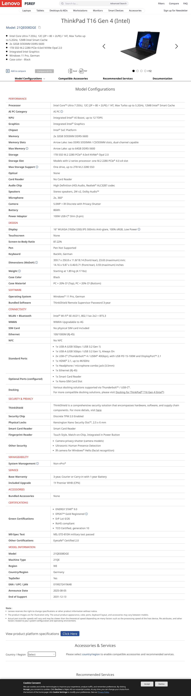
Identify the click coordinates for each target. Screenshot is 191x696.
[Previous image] (104, 46)
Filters (161, 3)
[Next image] (176, 46)
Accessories (135, 10)
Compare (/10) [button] (44, 71)
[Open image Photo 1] (140, 46)
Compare (174, 3)
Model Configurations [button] (28, 78)
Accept (147, 684)
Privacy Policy (103, 692)
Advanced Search (118, 3)
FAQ (185, 3)
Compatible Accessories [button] (73, 78)
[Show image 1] (133, 71)
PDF (85, 71)
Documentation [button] (162, 78)
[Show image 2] (137, 71)
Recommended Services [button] (118, 78)
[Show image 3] (141, 71)
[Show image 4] (145, 71)
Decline (161, 684)
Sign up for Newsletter (176, 10)
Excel (75, 71)
